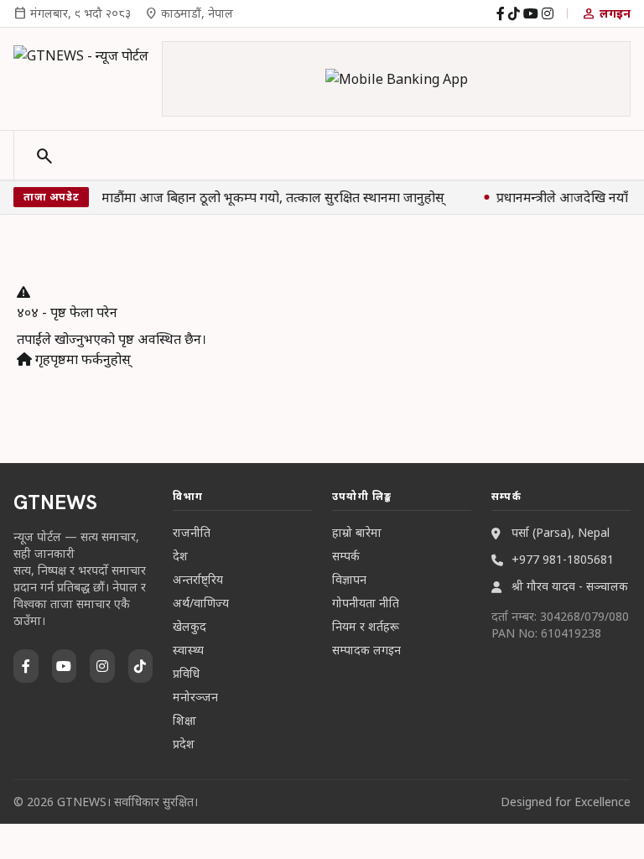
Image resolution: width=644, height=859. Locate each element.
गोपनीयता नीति (365, 603)
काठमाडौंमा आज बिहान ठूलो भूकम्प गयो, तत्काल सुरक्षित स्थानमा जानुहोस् (261, 197)
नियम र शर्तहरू (365, 626)
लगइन (606, 13)
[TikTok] (514, 13)
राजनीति (191, 532)
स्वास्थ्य (188, 650)
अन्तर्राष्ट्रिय (198, 579)
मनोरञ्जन (195, 697)
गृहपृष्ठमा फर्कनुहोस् (81, 359)
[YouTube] (530, 13)
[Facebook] (500, 13)
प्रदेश (184, 744)
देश (180, 556)
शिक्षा (184, 720)
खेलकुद (189, 626)
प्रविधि (186, 673)
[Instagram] (547, 13)
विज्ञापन (349, 579)
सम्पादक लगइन (366, 650)
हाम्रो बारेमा (357, 532)
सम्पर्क (346, 556)
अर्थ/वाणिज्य (201, 603)
